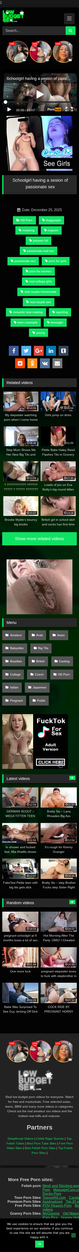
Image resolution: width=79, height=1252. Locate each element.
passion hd (40, 240)
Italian (14, 687)
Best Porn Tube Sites (41, 1143)
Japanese (39, 687)
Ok (39, 1244)
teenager (57, 322)
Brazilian (16, 661)
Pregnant (16, 700)
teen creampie (28, 322)
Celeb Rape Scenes (50, 1138)
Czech (39, 674)
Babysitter (17, 648)
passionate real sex (40, 251)
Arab (39, 635)
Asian (61, 635)
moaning (28, 230)
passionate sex (24, 261)
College (15, 674)
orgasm (53, 230)
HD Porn (26, 220)
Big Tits (43, 648)
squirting (62, 312)
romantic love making (28, 312)
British (40, 661)
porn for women (40, 271)
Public (41, 700)
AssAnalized (52, 1202)
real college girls (40, 281)
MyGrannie (51, 1213)
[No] (73, 1235)
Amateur (16, 635)
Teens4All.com (54, 1198)
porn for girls (57, 261)
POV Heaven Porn (57, 1205)
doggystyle (53, 220)
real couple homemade (40, 291)
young (40, 332)
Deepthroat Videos (21, 1138)
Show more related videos (39, 538)
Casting (64, 661)
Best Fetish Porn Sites (40, 1148)
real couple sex (40, 302)
